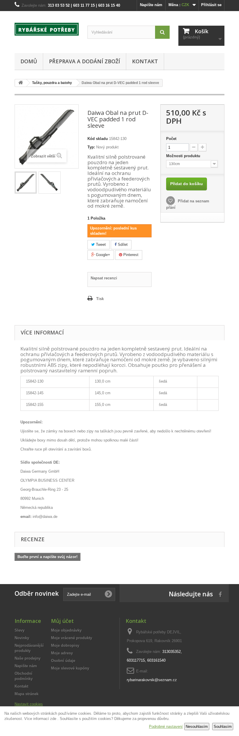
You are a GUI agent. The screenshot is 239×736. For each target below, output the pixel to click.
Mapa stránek (26, 694)
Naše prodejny (28, 658)
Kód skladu (97, 138)
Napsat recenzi (104, 278)
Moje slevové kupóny (70, 668)
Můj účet (62, 620)
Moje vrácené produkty (71, 638)
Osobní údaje (63, 660)
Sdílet (122, 244)
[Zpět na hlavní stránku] (20, 83)
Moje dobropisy (65, 645)
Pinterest (130, 255)
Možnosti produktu (183, 156)
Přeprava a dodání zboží (84, 61)
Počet (171, 138)
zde (53, 718)
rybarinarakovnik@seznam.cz (152, 680)
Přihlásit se (211, 5)
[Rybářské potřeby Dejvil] (47, 29)
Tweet (100, 244)
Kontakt (145, 61)
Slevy (19, 630)
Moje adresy (62, 653)
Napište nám (151, 5)
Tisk (100, 299)
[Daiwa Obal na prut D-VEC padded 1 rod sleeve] (25, 182)
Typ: (91, 147)
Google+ (102, 255)
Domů (28, 61)
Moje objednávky (66, 630)
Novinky (22, 638)
